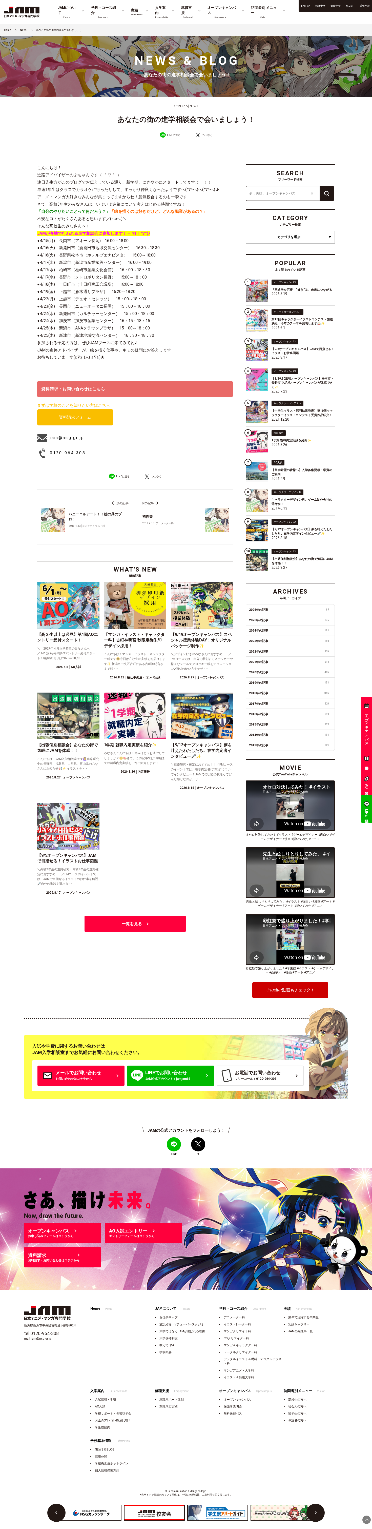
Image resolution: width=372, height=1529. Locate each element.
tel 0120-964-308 (41, 1333)
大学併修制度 (168, 1338)
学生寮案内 (102, 1427)
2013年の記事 (289, 745)
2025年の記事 (289, 620)
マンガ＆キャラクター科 (240, 1345)
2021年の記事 (289, 662)
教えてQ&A (167, 1345)
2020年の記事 (289, 672)
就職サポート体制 (171, 1399)
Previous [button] (56, 1513)
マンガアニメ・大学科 (239, 1370)
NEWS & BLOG (104, 1449)
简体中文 (320, 6)
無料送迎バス (233, 1413)
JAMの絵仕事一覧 (300, 1331)
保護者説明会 (233, 1406)
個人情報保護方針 (107, 1470)
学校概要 (165, 1352)
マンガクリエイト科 (237, 1331)
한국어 (349, 6)
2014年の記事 (289, 735)
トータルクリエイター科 (240, 1352)
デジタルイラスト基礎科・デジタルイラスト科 (252, 1361)
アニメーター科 (234, 1317)
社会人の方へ (297, 1406)
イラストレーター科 (237, 1324)
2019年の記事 (289, 682)
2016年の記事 (289, 714)
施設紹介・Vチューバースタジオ (181, 1324)
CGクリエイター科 (236, 1338)
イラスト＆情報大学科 (239, 1377)
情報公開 (101, 1456)
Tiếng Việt (363, 6)
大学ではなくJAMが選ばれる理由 (182, 1331)
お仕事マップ (168, 1317)
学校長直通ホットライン (111, 1463)
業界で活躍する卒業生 (303, 1317)
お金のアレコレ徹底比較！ (113, 1420)
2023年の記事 (289, 641)
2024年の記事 (289, 630)
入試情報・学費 (105, 1399)
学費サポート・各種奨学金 (113, 1413)
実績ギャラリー (298, 1324)
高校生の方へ (297, 1399)
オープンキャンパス (237, 1399)
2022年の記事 (289, 651)
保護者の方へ (297, 1420)
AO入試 (100, 1406)
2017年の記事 (289, 703)
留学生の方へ (297, 1413)
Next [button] (315, 1513)
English (305, 6)
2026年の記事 (289, 610)
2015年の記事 (289, 724)
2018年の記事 (289, 693)
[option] (91, 1513)
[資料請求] (366, 760)
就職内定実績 (168, 1406)
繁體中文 (335, 6)
